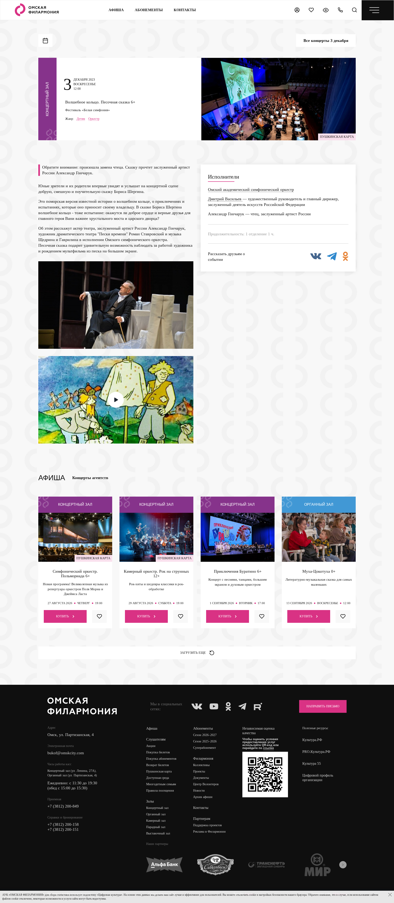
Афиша (116, 10)
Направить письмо (322, 706)
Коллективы (201, 765)
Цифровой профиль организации (317, 777)
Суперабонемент (204, 747)
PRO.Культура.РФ (316, 752)
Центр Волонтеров (206, 784)
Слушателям (156, 739)
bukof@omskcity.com (65, 753)
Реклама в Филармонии (209, 831)
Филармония (203, 758)
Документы (201, 778)
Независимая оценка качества (258, 730)
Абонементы (149, 10)
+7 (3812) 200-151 (63, 829)
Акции (151, 746)
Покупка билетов (158, 752)
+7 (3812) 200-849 (63, 806)
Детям (81, 119)
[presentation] (343, 864)
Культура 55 (311, 763)
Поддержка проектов (207, 825)
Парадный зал (155, 827)
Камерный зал (156, 820)
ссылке (268, 748)
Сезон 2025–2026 (205, 741)
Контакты (200, 808)
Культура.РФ (312, 740)
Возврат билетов (157, 765)
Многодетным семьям (161, 784)
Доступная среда (157, 778)
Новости (199, 790)
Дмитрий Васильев (225, 199)
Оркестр (93, 119)
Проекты (199, 771)
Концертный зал (157, 808)
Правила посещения (160, 790)
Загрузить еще (193, 652)
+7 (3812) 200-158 (63, 824)
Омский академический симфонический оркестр (251, 189)
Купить (62, 616)
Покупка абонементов (161, 758)
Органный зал (156, 814)
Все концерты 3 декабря (325, 40)
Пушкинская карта (159, 771)
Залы (150, 801)
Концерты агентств (90, 477)
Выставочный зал (158, 833)
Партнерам (201, 819)
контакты (185, 10)
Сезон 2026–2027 (205, 735)
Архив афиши (203, 797)
